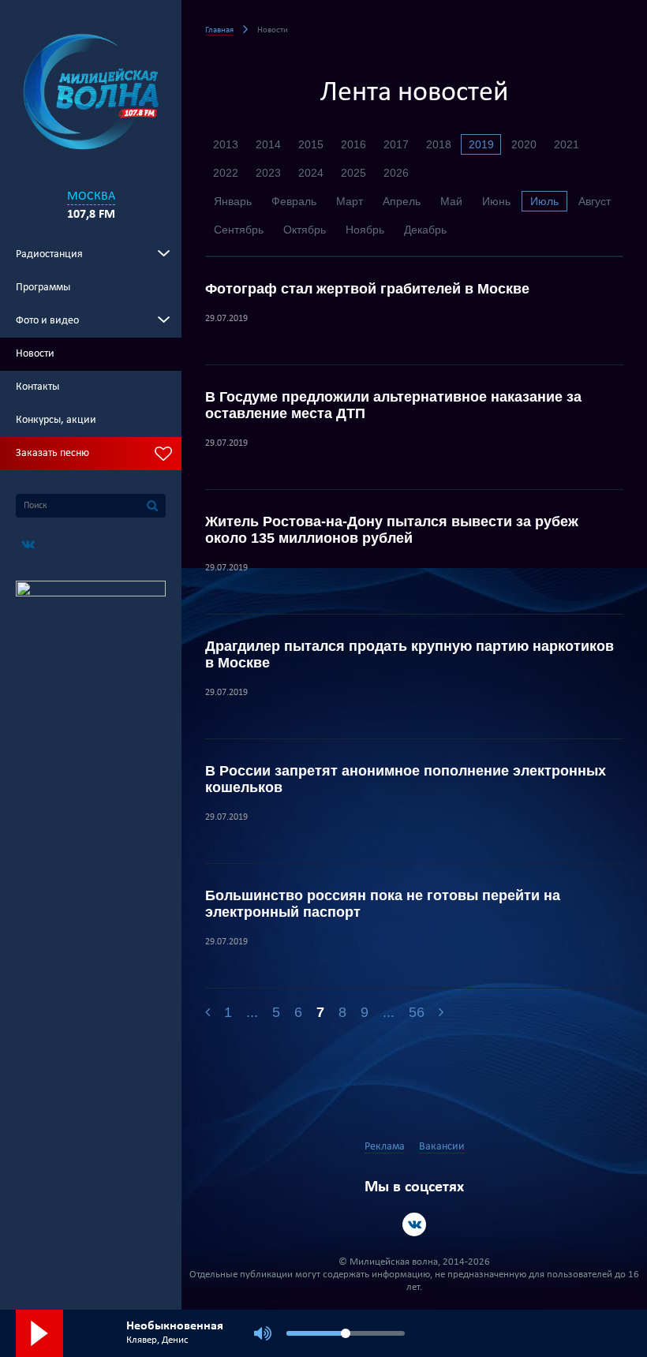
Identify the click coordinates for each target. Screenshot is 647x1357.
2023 (268, 172)
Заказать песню (52, 453)
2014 (268, 144)
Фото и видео (47, 321)
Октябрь (304, 229)
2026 (396, 172)
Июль (544, 201)
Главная (219, 30)
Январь (233, 201)
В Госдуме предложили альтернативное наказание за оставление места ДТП (393, 405)
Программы (43, 287)
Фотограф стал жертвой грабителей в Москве (367, 289)
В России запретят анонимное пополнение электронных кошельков (405, 779)
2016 (353, 144)
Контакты (37, 387)
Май (451, 201)
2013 (225, 144)
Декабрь (425, 229)
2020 (524, 144)
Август (594, 201)
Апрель (402, 201)
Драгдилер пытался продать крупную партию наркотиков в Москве (409, 654)
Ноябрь (365, 229)
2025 (353, 172)
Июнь (496, 201)
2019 (481, 144)
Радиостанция (49, 254)
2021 (566, 144)
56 (416, 1012)
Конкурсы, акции (56, 420)
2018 (438, 144)
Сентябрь (239, 229)
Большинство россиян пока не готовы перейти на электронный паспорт (382, 904)
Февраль (293, 201)
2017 (396, 144)
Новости (35, 354)
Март (349, 201)
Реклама (385, 1147)
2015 (311, 144)
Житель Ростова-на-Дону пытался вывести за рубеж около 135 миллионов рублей (391, 530)
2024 (311, 172)
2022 (225, 172)
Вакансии (442, 1147)
